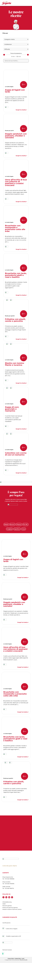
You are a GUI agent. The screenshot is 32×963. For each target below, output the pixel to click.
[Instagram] (12, 897)
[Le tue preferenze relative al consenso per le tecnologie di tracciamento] (2, 953)
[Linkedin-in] (6, 897)
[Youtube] (9, 897)
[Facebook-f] (3, 897)
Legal (23, 958)
